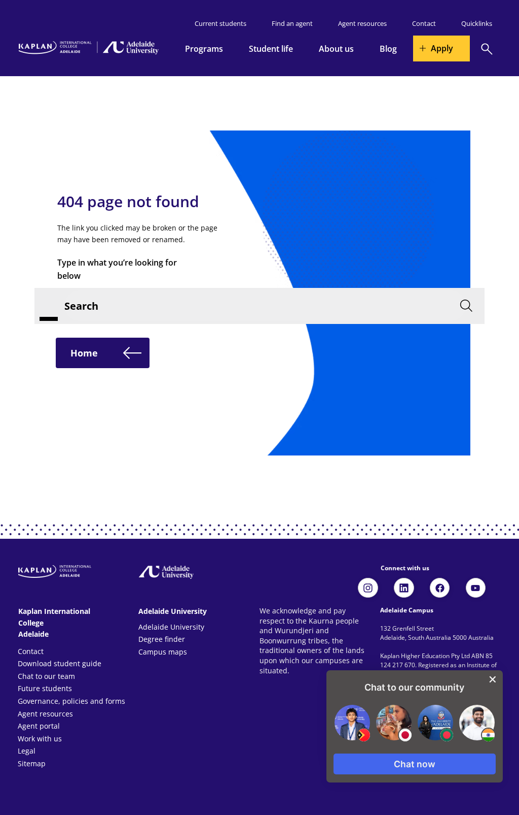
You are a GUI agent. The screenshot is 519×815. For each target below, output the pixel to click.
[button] (414, 764)
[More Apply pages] (426, 48)
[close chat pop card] (493, 679)
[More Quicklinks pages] (497, 23)
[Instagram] (368, 588)
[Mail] (404, 588)
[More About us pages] (359, 48)
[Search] (486, 49)
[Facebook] (440, 588)
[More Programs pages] (228, 48)
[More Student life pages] (298, 48)
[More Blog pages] (402, 48)
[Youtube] (476, 588)
